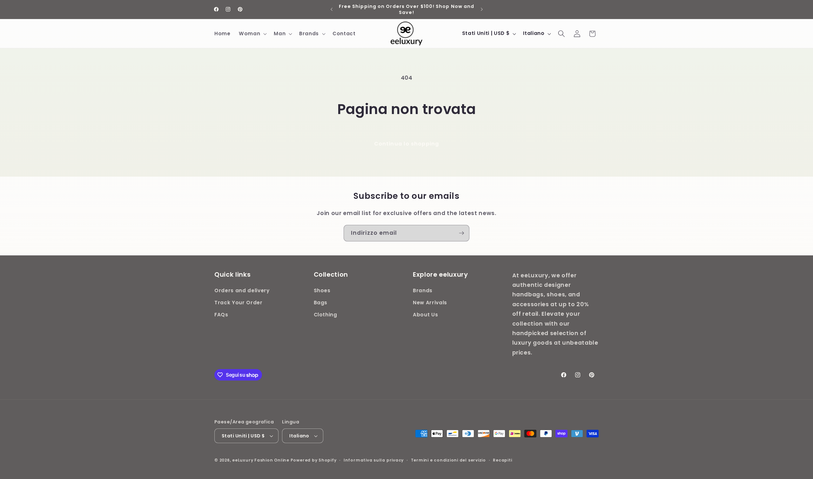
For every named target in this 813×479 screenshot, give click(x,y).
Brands (423, 290)
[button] (252, 33)
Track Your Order (238, 302)
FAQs (221, 314)
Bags (321, 302)
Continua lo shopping (406, 143)
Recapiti (502, 460)
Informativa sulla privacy (374, 460)
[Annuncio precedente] (332, 9)
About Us (425, 314)
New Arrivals (430, 302)
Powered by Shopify (314, 460)
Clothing (325, 314)
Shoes (322, 290)
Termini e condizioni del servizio (448, 460)
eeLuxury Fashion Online (260, 460)
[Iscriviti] (461, 233)
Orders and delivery (242, 290)
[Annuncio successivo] (482, 9)
